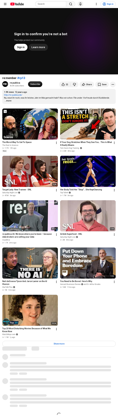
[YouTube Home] (17, 4)
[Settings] (96, 4)
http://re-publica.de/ (13, 95)
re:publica (15, 82)
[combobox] (51, 4)
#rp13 (21, 78)
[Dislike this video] (74, 84)
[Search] (70, 4)
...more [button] (7, 101)
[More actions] (113, 84)
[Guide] (5, 4)
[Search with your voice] (80, 4)
